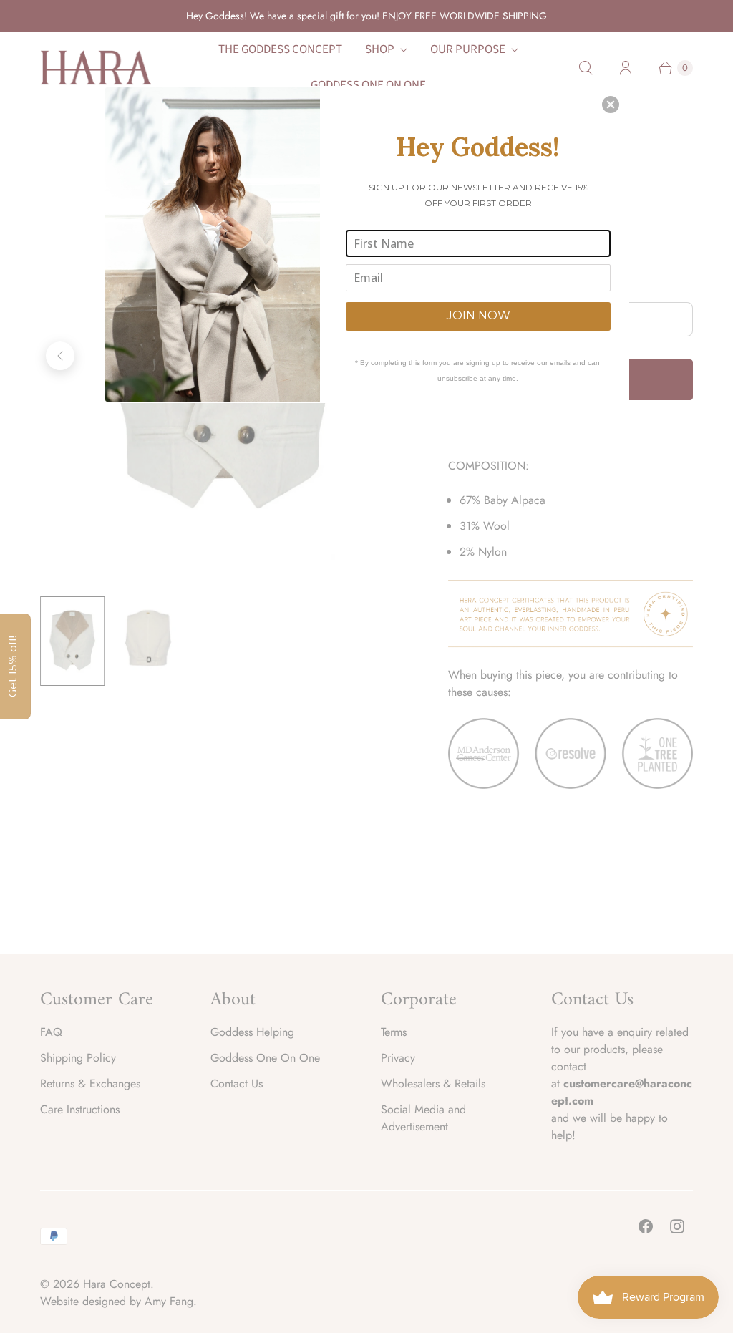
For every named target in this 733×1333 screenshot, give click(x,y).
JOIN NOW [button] (478, 315)
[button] (610, 104)
